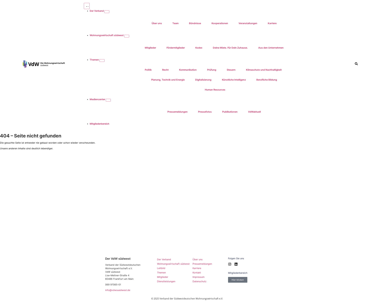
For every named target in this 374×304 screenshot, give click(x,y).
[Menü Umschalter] (87, 6)
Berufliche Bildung (266, 79)
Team (175, 23)
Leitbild (161, 268)
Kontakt (197, 272)
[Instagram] (229, 264)
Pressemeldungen (177, 111)
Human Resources (215, 89)
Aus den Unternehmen (271, 47)
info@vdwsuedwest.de (117, 290)
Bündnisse (195, 23)
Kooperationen (220, 23)
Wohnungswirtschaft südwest (173, 263)
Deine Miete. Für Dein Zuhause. (230, 47)
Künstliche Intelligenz (234, 79)
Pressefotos (205, 111)
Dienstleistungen (166, 281)
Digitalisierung (203, 79)
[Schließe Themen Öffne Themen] (101, 60)
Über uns (157, 23)
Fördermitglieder (176, 47)
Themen (161, 272)
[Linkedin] (236, 264)
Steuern (231, 69)
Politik (148, 69)
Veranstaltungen (248, 23)
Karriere (272, 23)
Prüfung (211, 69)
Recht (165, 69)
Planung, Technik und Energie (168, 79)
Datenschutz (199, 281)
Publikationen (230, 111)
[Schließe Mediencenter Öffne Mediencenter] (108, 100)
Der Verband (164, 259)
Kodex (198, 47)
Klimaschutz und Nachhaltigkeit (264, 69)
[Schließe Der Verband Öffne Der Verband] (106, 11)
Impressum (199, 276)
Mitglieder (150, 47)
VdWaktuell (254, 111)
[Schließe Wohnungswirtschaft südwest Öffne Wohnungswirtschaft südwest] (126, 36)
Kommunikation (188, 69)
